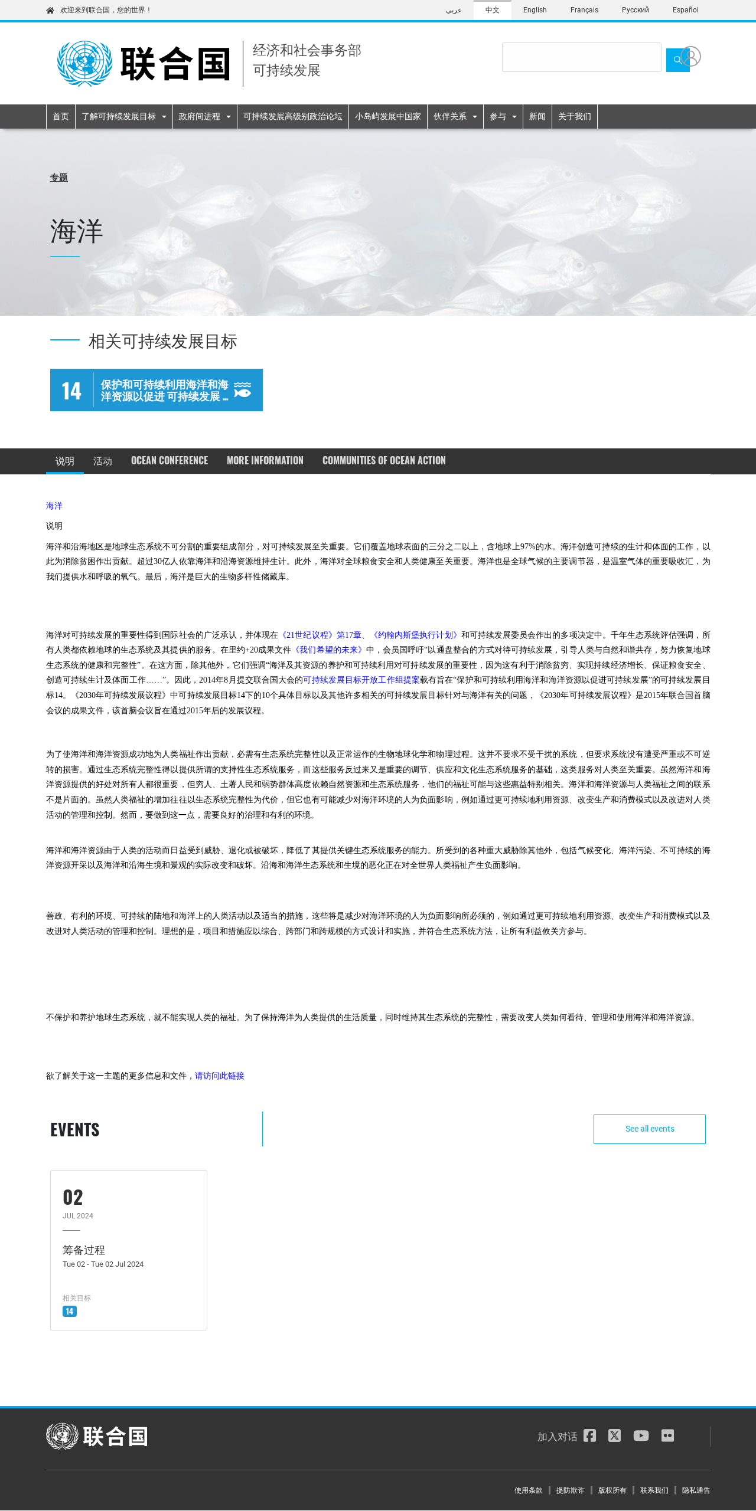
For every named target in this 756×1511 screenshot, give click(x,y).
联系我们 (654, 1490)
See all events (649, 1128)
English (535, 10)
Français (584, 10)
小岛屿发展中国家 (388, 116)
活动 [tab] (102, 460)
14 (69, 1311)
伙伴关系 (450, 116)
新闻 (537, 116)
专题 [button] (59, 176)
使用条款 (528, 1490)
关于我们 (574, 116)
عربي (454, 10)
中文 (492, 10)
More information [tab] (265, 460)
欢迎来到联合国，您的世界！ (106, 10)
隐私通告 (696, 1490)
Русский (635, 10)
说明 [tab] (65, 460)
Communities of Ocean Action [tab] (384, 460)
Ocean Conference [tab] (169, 460)
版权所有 (612, 1490)
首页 (61, 116)
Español (686, 10)
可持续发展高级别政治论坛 (293, 116)
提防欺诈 (570, 1490)
